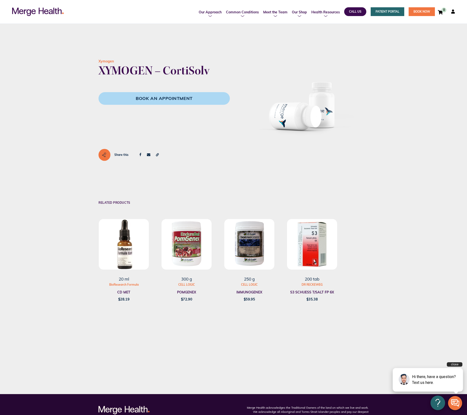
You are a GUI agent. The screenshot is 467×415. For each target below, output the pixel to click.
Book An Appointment (164, 98)
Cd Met (123, 292)
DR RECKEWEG (312, 284)
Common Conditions (242, 12)
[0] (440, 12)
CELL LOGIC (186, 284)
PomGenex (186, 292)
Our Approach (210, 12)
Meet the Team (275, 12)
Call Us (355, 11)
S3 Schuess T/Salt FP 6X (312, 292)
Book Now (421, 11)
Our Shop (299, 12)
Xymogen (106, 61)
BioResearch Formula (124, 284)
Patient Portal (387, 11)
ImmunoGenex (249, 292)
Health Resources (325, 12)
